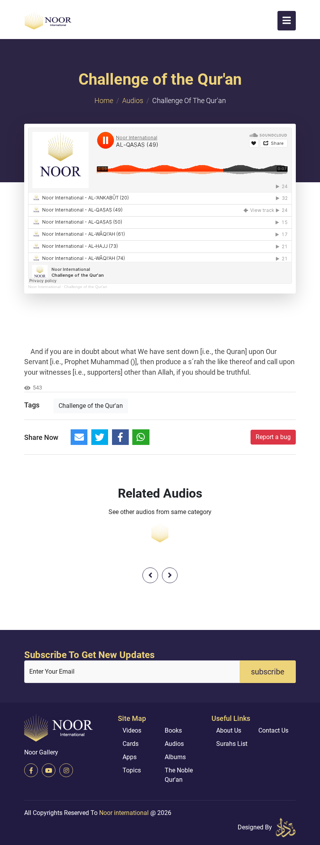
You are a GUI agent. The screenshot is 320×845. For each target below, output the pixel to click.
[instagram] (66, 770)
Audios (132, 100)
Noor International (44, 287)
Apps (130, 757)
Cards (131, 743)
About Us (228, 730)
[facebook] (31, 770)
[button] (286, 20)
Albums (175, 757)
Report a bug (273, 437)
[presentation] (150, 575)
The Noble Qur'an (179, 775)
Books (173, 730)
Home (103, 100)
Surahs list (231, 743)
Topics (132, 770)
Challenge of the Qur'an (85, 287)
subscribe (267, 671)
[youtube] (48, 770)
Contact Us (273, 730)
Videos (132, 730)
